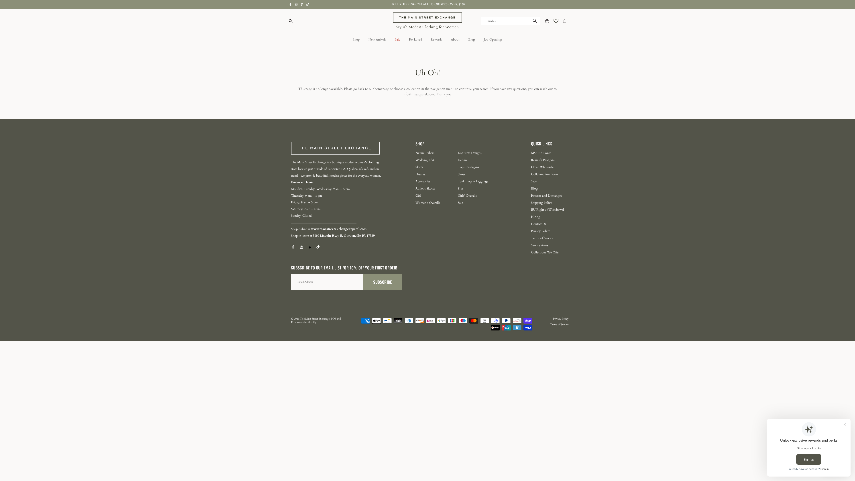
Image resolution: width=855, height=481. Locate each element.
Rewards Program (543, 160)
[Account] (546, 21)
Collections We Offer (545, 252)
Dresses (420, 174)
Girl (418, 196)
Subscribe (382, 282)
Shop (356, 39)
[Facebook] (290, 4)
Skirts (419, 167)
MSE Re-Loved (541, 153)
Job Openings (493, 39)
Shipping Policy (541, 203)
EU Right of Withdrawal (547, 210)
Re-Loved (415, 39)
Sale (397, 39)
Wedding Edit (424, 160)
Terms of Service (542, 238)
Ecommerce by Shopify (303, 322)
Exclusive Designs (470, 153)
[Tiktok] (307, 4)
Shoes (461, 174)
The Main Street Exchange (315, 318)
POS (333, 318)
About (455, 39)
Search (535, 181)
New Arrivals (377, 39)
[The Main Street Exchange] (427, 21)
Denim (462, 160)
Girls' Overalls (467, 196)
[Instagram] (296, 4)
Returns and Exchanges (546, 196)
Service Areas (539, 245)
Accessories (422, 181)
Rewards (436, 39)
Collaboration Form (544, 174)
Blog (471, 39)
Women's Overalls (427, 203)
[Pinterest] (302, 4)
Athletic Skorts (425, 188)
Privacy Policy (540, 231)
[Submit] (535, 21)
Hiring (535, 217)
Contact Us (538, 224)
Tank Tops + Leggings (473, 181)
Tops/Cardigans (468, 167)
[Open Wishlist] (556, 21)
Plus (460, 188)
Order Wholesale (542, 167)
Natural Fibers (424, 153)
